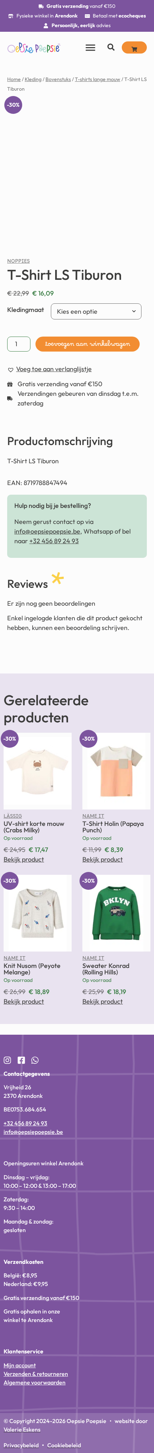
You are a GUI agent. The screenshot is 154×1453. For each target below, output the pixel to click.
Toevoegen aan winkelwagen (87, 797)
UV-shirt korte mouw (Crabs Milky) (34, 1278)
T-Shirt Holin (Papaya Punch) (113, 1278)
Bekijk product (24, 1311)
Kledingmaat (25, 761)
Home (14, 79)
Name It (93, 1269)
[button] (133, 111)
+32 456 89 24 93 (54, 992)
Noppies (18, 714)
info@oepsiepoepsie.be (47, 983)
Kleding (33, 79)
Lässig (13, 1269)
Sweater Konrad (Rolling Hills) (105, 1420)
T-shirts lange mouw (97, 79)
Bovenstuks (58, 79)
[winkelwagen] (134, 47)
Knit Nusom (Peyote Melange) (32, 1420)
